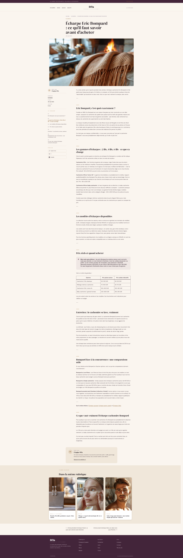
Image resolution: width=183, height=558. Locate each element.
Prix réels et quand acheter (56, 126)
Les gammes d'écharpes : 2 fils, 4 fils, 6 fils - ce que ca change (56, 121)
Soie (99, 547)
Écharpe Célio (117, 405)
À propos (119, 542)
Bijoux (64, 7)
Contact (119, 545)
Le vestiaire (129, 7)
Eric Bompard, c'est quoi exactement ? (56, 115)
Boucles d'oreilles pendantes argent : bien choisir (62, 516)
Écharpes (52, 7)
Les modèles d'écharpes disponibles (58, 124)
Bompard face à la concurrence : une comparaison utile (56, 136)
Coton (99, 550)
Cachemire (100, 542)
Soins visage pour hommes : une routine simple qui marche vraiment (118, 516)
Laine (99, 545)
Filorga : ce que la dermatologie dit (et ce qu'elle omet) (90, 516)
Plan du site (119, 547)
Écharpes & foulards (83, 542)
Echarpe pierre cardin (105, 405)
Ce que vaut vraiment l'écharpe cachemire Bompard (55, 142)
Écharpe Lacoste (93, 405)
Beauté (69, 7)
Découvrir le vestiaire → (80, 459)
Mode (58, 7)
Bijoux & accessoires (56, 513)
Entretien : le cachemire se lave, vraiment (57, 131)
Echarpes (73, 16)
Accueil (68, 16)
